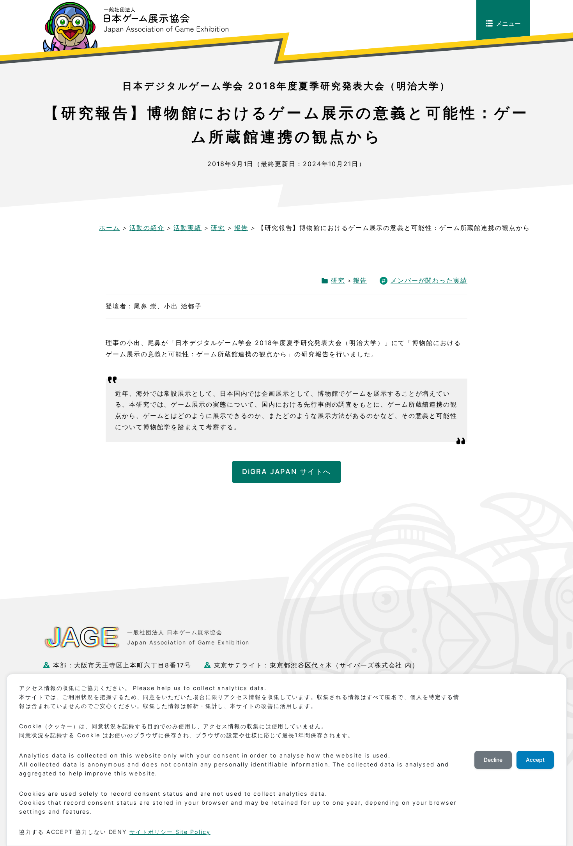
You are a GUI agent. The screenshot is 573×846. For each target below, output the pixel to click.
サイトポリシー (152, 831)
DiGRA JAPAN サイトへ (286, 471)
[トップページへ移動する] (135, 27)
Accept (535, 759)
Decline (493, 759)
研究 (338, 280)
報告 (360, 280)
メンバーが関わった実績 (429, 280)
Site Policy (192, 831)
